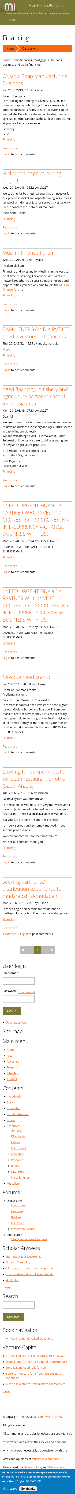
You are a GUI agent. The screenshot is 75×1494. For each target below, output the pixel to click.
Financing (9, 139)
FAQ (9, 1056)
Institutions (18, 1148)
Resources (14, 1126)
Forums (12, 1067)
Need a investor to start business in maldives (35, 1384)
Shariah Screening (18, 1262)
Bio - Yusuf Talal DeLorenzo (24, 1257)
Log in (6, 154)
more (6, 1287)
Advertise (13, 1061)
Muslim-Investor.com (47, 1417)
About (11, 1050)
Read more (10, 148)
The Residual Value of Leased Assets (30, 1274)
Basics (11, 1102)
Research (17, 1160)
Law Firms (17, 1172)
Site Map (12, 1073)
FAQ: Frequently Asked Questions (31, 1339)
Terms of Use (32, 1467)
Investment (18, 1205)
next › (44, 950)
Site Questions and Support (29, 1239)
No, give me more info (28, 1481)
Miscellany (13, 1183)
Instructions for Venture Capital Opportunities (36, 1362)
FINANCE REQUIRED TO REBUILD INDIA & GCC (35, 1356)
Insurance (17, 1223)
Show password (26, 992)
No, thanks (28, 1488)
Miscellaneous (20, 1178)
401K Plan (12, 1280)
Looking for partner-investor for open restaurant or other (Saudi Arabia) (35, 778)
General (16, 1130)
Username (11, 973)
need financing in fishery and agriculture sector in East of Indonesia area (35, 396)
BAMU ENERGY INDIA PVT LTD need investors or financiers (37, 333)
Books (15, 1166)
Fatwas (15, 1142)
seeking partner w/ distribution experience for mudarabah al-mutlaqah (33, 888)
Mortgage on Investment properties (29, 1268)
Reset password (16, 1022)
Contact (12, 1079)
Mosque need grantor (27, 676)
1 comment (10, 934)
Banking (16, 1217)
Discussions (30, 48)
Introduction (15, 1096)
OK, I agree (10, 1488)
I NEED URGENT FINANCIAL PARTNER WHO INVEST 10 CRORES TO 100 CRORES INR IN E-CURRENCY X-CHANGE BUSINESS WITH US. (35, 519)
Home (10, 48)
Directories (18, 1136)
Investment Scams (23, 1229)
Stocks (11, 1120)
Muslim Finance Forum (29, 252)
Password (10, 991)
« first (23, 950)
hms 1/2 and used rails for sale (26, 1368)
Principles (13, 1108)
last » (51, 950)
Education (17, 1154)
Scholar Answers (18, 1114)
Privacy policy (57, 1467)
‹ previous (30, 950)
